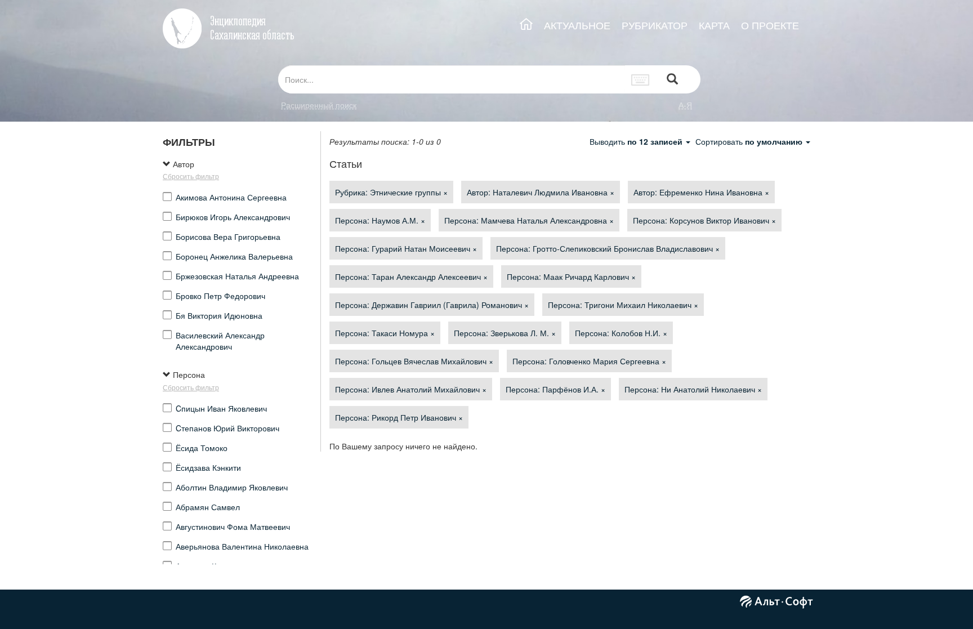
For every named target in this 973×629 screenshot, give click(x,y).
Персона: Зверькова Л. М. (505, 332)
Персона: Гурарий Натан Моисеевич (406, 248)
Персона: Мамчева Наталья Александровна (529, 220)
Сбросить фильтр (191, 176)
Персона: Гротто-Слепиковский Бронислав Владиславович (608, 248)
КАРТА (714, 25)
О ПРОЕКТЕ (770, 25)
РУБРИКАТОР (655, 25)
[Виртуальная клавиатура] (640, 79)
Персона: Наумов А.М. (380, 220)
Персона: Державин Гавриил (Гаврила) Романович (432, 304)
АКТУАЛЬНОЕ (577, 25)
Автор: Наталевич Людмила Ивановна (540, 192)
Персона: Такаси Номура (385, 332)
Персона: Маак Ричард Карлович (571, 276)
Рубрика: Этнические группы (391, 192)
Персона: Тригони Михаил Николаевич (623, 304)
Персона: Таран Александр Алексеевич (411, 276)
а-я (685, 104)
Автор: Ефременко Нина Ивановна (701, 192)
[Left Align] (672, 79)
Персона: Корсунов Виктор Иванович (704, 220)
